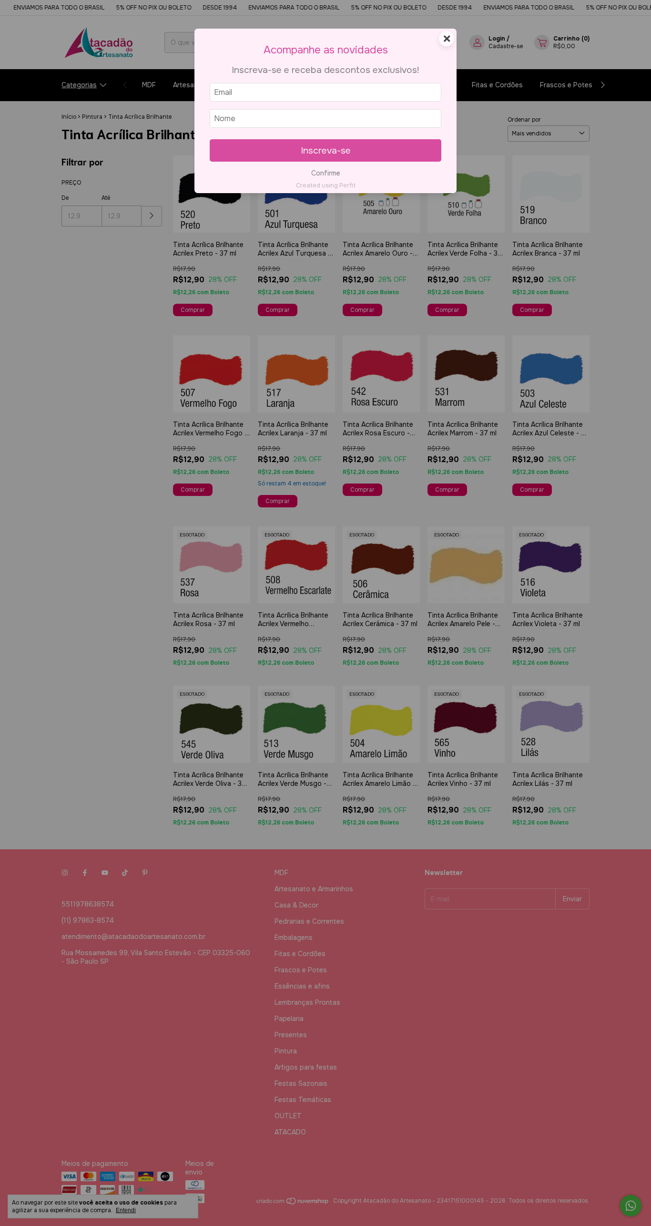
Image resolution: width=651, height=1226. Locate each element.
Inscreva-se (326, 150)
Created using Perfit (326, 185)
